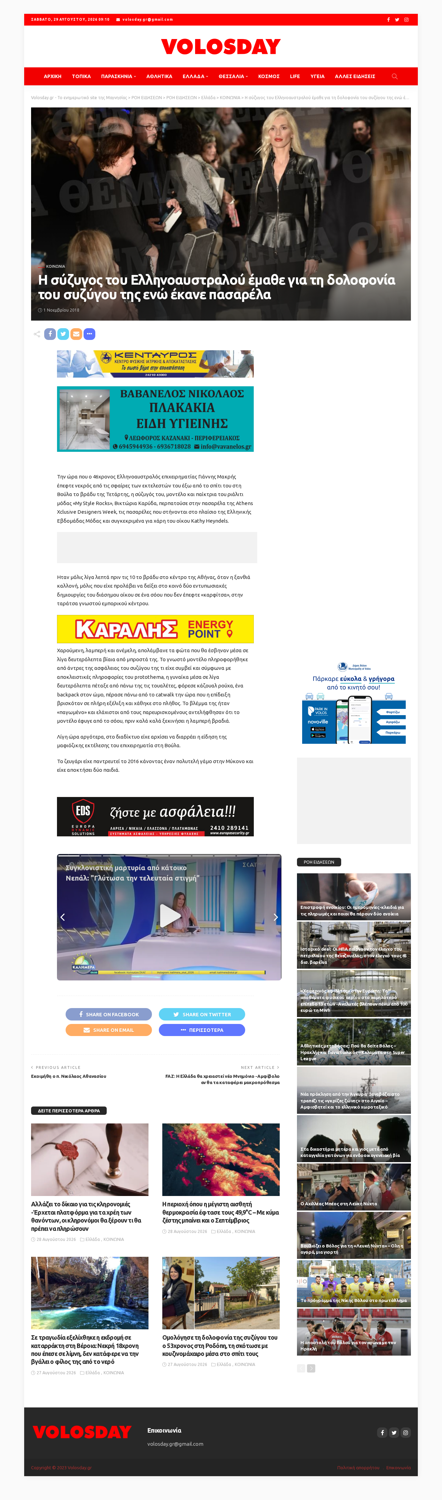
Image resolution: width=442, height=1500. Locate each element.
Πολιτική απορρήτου (358, 1467)
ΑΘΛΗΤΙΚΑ (159, 76)
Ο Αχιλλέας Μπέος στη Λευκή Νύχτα (338, 1203)
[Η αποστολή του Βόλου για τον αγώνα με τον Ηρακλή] (354, 1332)
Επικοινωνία (398, 1467)
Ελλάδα (93, 1239)
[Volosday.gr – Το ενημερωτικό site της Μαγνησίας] (82, 1431)
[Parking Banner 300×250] (354, 700)
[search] (395, 76)
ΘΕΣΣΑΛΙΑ (231, 76)
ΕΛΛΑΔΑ (193, 76)
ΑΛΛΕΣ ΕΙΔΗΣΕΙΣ (355, 76)
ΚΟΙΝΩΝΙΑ (55, 266)
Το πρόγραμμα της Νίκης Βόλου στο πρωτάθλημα (353, 1300)
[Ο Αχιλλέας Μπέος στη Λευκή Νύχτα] (354, 1187)
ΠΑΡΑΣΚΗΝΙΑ (116, 76)
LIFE (295, 76)
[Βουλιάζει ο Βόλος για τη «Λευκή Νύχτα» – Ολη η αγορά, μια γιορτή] (354, 1235)
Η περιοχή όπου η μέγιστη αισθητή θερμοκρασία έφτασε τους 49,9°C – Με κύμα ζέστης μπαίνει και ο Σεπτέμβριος (220, 1212)
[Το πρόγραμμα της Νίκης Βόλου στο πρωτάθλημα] (354, 1283)
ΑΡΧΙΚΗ (52, 76)
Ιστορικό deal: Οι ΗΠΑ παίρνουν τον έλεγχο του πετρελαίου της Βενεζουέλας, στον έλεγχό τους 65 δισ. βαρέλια (353, 956)
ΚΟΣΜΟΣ (269, 76)
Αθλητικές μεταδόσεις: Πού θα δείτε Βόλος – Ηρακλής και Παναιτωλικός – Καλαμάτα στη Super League (352, 1052)
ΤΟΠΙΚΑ (81, 76)
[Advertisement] (157, 547)
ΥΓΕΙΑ (317, 76)
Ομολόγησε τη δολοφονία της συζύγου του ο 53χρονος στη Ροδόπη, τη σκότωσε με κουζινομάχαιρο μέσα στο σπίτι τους (219, 1345)
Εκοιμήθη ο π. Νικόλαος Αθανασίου (68, 1076)
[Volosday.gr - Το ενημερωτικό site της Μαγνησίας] (221, 46)
